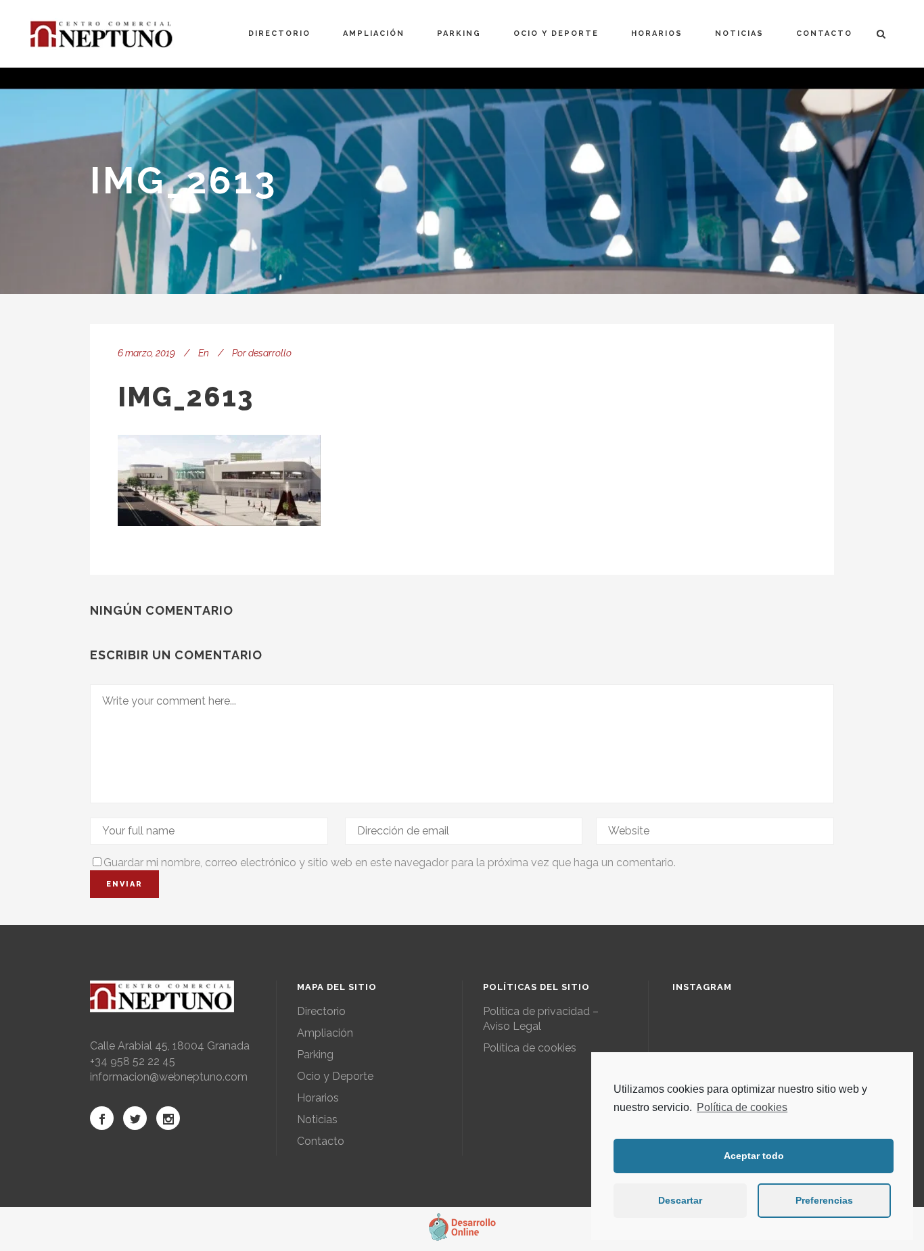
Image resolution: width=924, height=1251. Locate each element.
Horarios (318, 1097)
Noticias (317, 1119)
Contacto (320, 1141)
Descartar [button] (680, 1200)
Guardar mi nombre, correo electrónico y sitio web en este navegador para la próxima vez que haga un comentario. (389, 862)
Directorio (321, 1011)
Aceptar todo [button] (754, 1155)
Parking (315, 1054)
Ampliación (325, 1032)
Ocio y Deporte (335, 1076)
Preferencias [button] (824, 1200)
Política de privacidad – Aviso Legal (541, 1019)
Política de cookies (742, 1107)
